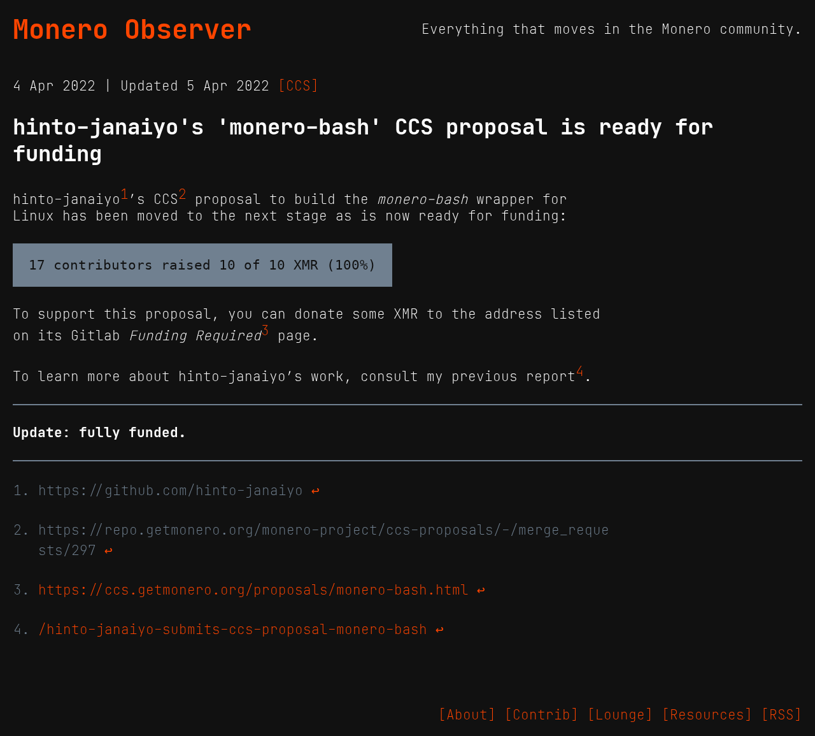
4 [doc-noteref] (580, 371)
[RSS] (781, 715)
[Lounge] (620, 715)
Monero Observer (132, 29)
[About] (467, 715)
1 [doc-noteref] (124, 194)
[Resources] (707, 715)
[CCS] (298, 86)
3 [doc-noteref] (265, 330)
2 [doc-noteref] (182, 194)
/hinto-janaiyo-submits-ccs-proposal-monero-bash (232, 629)
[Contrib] (541, 715)
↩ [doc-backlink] (315, 490)
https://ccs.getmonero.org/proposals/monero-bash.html (253, 590)
